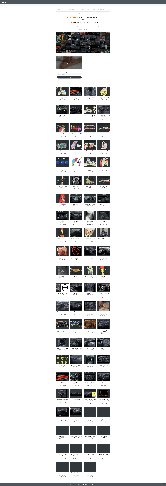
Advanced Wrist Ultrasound (76, 311)
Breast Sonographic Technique (104, 97)
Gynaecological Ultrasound (90, 330)
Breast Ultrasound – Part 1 (62, 311)
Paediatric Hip (103, 256)
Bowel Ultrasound (76, 221)
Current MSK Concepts (89, 382)
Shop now (83, 44)
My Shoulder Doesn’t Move (76, 238)
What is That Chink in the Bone (104, 167)
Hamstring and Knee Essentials (76, 133)
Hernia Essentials (90, 133)
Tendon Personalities (90, 186)
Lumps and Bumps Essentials (76, 115)
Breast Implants (62, 115)
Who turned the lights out (62, 256)
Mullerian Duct (62, 365)
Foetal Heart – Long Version (62, 348)
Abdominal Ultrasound (103, 221)
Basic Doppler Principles (76, 97)
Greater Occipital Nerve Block (104, 382)
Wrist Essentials (62, 150)
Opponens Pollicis (90, 256)
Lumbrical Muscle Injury (62, 293)
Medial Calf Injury (103, 276)
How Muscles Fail (76, 204)
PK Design (94, 484)
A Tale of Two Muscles (62, 238)
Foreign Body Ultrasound (76, 365)
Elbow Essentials (76, 150)
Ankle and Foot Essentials (90, 115)
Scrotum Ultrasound (104, 150)
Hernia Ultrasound (76, 330)
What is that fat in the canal (90, 238)
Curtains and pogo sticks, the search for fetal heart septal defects (76, 258)
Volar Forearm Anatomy (76, 382)
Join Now (69, 77)
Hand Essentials (104, 133)
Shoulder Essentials (90, 150)
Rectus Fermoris (76, 276)
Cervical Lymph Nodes (104, 365)
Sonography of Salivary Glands (62, 399)
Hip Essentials (62, 133)
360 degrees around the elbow (76, 348)
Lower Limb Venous (90, 348)
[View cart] (163, 2)
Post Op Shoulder (62, 276)
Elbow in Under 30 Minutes (62, 204)
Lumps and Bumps (89, 293)
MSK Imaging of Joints (62, 417)
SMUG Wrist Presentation (90, 276)
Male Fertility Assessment (90, 204)
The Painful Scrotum (76, 186)
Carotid (62, 382)
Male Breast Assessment (90, 97)
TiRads (62, 221)
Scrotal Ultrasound (103, 348)
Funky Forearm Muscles (62, 186)
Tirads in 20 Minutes (104, 204)
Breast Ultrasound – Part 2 (76, 293)
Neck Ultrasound (90, 221)
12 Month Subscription (62, 330)
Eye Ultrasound (90, 365)
